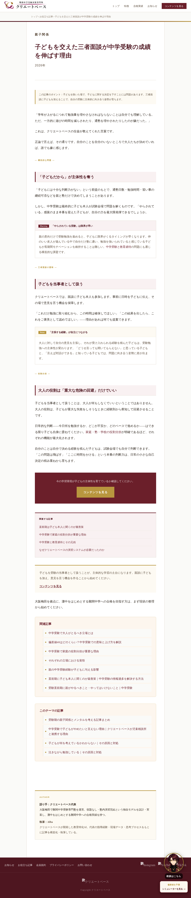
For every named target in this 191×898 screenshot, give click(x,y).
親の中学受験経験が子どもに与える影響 (73, 669)
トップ (116, 6)
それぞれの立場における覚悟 (66, 660)
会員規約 (41, 865)
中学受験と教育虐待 (118, 247)
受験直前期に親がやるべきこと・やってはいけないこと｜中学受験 (90, 688)
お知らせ (152, 6)
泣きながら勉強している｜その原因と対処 (75, 752)
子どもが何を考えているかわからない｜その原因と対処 (83, 743)
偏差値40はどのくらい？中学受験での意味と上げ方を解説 (84, 642)
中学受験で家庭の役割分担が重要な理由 (62, 534)
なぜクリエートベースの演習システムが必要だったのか (71, 550)
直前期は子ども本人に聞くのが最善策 (61, 527)
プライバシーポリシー (62, 865)
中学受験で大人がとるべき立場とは (70, 633)
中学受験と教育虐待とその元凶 (57, 542)
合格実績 (138, 6)
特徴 (126, 6)
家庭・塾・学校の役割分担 (103, 432)
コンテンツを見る (174, 5)
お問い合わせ (85, 865)
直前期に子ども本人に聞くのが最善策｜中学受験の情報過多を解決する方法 (96, 678)
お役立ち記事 (46, 16)
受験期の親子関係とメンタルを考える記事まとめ (79, 719)
